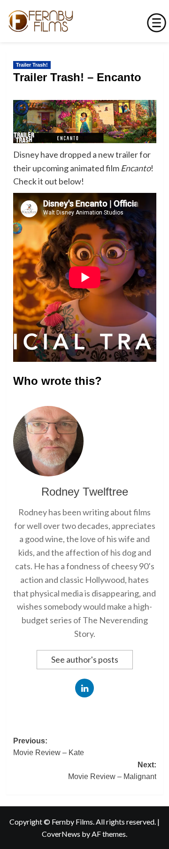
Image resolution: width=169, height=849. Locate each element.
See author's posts (84, 659)
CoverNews (61, 833)
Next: (112, 771)
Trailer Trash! (32, 65)
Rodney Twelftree (84, 491)
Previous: (48, 747)
